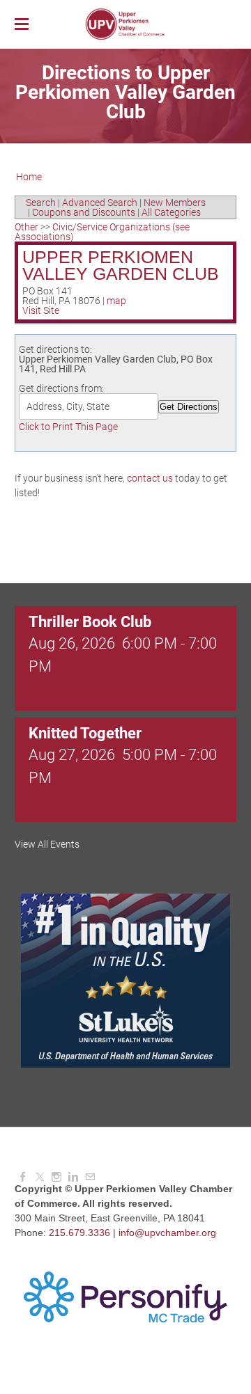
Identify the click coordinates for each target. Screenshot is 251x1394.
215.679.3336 (79, 1232)
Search (41, 202)
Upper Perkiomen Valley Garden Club (120, 266)
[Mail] (90, 1176)
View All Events (47, 844)
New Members (175, 202)
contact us (150, 478)
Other (26, 226)
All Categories (171, 212)
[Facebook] (23, 1176)
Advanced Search (99, 202)
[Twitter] (40, 1176)
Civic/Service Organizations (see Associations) (102, 231)
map (116, 300)
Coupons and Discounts (83, 212)
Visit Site (40, 310)
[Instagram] (56, 1176)
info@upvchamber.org (167, 1232)
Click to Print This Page (68, 426)
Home (29, 176)
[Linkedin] (73, 1176)
